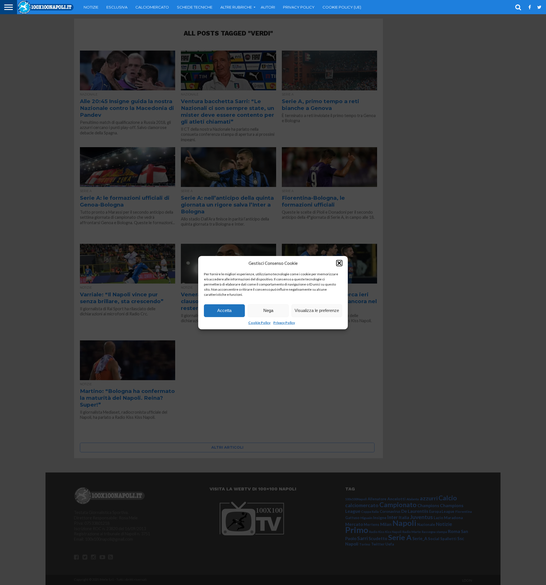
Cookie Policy (259, 322)
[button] (339, 263)
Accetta (224, 310)
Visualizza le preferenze (317, 310)
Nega (268, 310)
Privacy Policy (284, 322)
